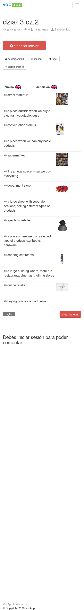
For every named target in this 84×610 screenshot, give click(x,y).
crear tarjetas (70, 314)
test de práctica (15, 66)
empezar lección (26, 45)
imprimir (37, 58)
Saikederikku (63, 29)
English (9, 314)
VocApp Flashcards (15, 604)
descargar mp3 (15, 58)
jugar (54, 58)
